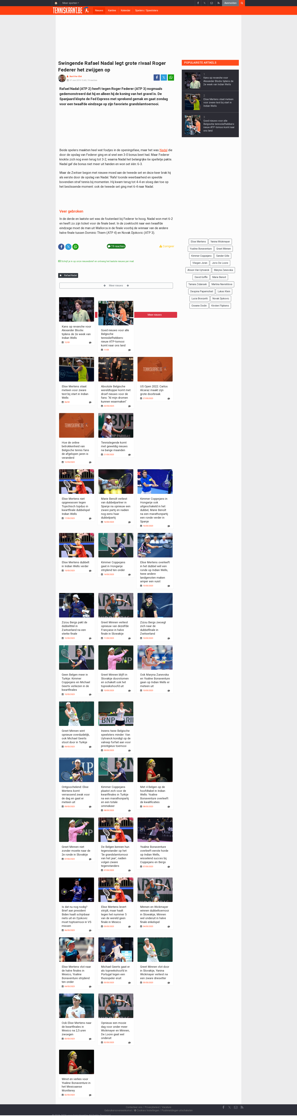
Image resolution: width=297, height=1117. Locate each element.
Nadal (163, 150)
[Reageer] (90, 342)
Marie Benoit (219, 277)
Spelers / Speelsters (146, 10)
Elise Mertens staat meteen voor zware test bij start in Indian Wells (218, 102)
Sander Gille (222, 255)
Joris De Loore (220, 262)
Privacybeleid (152, 1107)
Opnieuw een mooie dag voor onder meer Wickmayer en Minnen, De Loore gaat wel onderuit (115, 1030)
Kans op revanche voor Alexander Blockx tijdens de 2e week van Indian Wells (218, 81)
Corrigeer (168, 246)
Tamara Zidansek (197, 284)
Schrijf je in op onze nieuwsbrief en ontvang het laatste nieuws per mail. (97, 261)
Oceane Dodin (199, 305)
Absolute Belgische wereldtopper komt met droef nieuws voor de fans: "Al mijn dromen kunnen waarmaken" (116, 394)
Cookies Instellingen (147, 1110)
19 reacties (92, 80)
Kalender (125, 10)
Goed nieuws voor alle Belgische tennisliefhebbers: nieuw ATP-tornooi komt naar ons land (115, 338)
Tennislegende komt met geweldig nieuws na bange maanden (114, 446)
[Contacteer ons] (211, 3)
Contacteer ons (134, 1107)
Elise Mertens (198, 241)
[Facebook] (198, 3)
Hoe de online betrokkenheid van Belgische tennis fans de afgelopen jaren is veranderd (75, 450)
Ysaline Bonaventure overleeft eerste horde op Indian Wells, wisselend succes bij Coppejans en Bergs (154, 854)
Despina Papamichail (201, 291)
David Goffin (201, 277)
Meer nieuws (116, 285)
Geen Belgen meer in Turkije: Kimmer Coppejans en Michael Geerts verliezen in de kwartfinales (76, 682)
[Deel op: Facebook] (157, 77)
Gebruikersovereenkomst (118, 1110)
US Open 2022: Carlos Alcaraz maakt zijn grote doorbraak (154, 390)
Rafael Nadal (70, 275)
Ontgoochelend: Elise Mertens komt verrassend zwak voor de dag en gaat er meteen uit (76, 794)
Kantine (112, 10)
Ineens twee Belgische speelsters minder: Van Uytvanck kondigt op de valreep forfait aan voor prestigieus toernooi (116, 738)
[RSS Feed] (218, 3)
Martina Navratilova (221, 284)
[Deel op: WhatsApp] (171, 77)
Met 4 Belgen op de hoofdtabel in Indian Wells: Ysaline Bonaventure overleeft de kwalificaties (154, 794)
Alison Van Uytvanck (198, 270)
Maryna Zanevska (223, 270)
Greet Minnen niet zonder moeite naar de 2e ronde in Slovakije (76, 850)
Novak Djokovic (220, 298)
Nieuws (99, 10)
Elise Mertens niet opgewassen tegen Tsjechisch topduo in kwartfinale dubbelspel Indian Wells (76, 506)
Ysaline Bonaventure (201, 248)
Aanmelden (230, 3)
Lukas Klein (224, 291)
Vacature (166, 1107)
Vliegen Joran (199, 262)
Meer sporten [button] (69, 3)
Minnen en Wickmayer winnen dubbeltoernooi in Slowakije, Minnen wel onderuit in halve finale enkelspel (154, 914)
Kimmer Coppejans (201, 255)
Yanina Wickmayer (220, 241)
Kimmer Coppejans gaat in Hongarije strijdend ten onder (113, 566)
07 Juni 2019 (75, 80)
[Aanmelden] (60, 275)
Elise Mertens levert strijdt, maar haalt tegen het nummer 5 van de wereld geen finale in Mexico (114, 914)
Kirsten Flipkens (220, 305)
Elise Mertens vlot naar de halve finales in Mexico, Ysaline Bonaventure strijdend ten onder (76, 974)
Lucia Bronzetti (200, 298)
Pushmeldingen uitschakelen (177, 1110)
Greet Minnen (223, 248)
